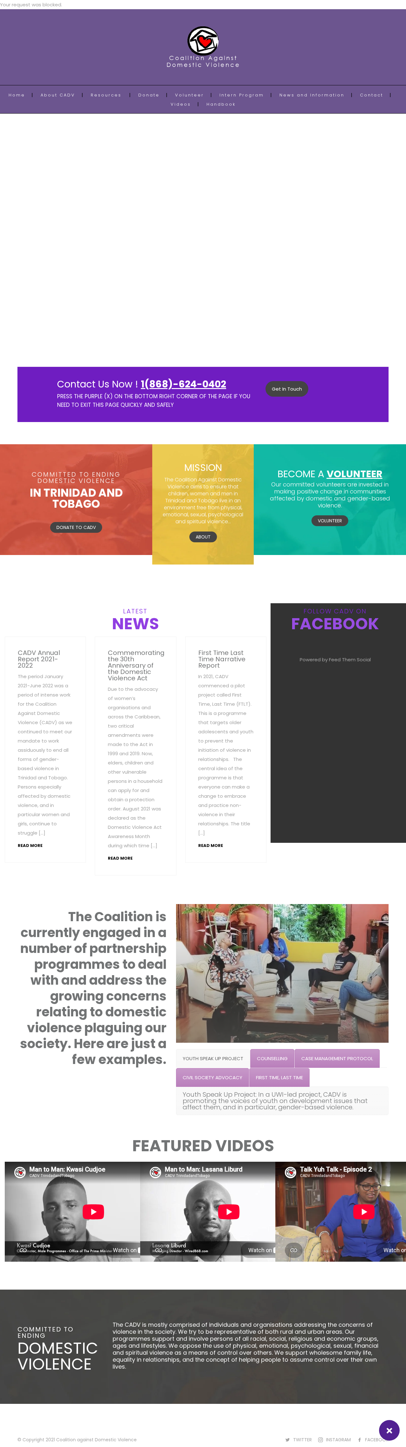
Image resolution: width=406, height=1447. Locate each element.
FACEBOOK (377, 1440)
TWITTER (302, 1440)
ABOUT (203, 537)
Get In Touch (287, 389)
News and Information (311, 95)
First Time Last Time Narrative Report (222, 659)
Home (17, 95)
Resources (106, 95)
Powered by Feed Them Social (335, 659)
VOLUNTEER (330, 521)
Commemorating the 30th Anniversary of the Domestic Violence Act (136, 665)
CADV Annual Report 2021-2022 (39, 659)
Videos (181, 104)
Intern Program (241, 95)
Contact (371, 95)
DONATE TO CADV (76, 527)
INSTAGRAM (338, 1440)
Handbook (221, 104)
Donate (149, 95)
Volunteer (189, 95)
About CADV (58, 95)
